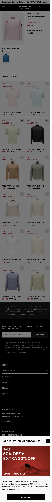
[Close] (48, 441)
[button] (25, 251)
